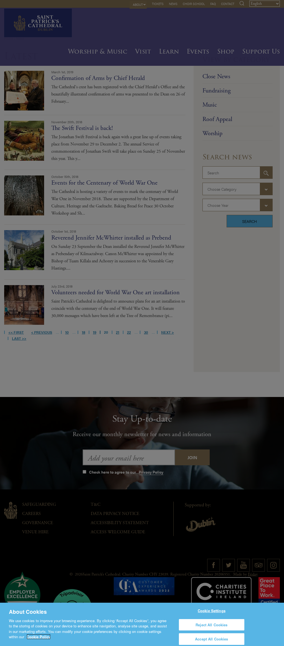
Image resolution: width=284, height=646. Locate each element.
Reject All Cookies (211, 624)
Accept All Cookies (211, 639)
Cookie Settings (211, 610)
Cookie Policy (38, 636)
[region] (142, 624)
